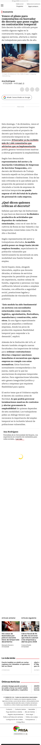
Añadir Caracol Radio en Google (18, 97)
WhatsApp (37, 89)
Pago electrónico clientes (14, 712)
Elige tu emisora (33, 6)
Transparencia (30, 719)
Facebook (22, 89)
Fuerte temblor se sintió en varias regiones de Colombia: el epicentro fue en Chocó (16, 664)
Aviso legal (29, 714)
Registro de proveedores (15, 714)
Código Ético (20, 722)
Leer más (19, 439)
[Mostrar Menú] (2, 5)
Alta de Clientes (30, 712)
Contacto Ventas (20, 709)
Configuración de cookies (14, 719)
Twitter (27, 89)
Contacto (9, 709)
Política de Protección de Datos (13, 717)
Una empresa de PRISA (20, 729)
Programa (20, 6)
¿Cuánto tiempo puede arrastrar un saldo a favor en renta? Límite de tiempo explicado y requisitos (15, 688)
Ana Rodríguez (8, 81)
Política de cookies (32, 717)
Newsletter (31, 709)
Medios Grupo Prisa (20, 734)
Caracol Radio (10, 5)
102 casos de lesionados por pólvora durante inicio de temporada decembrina (10, 637)
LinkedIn (32, 89)
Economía (8, 12)
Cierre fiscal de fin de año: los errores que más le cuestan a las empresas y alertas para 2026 (29, 637)
